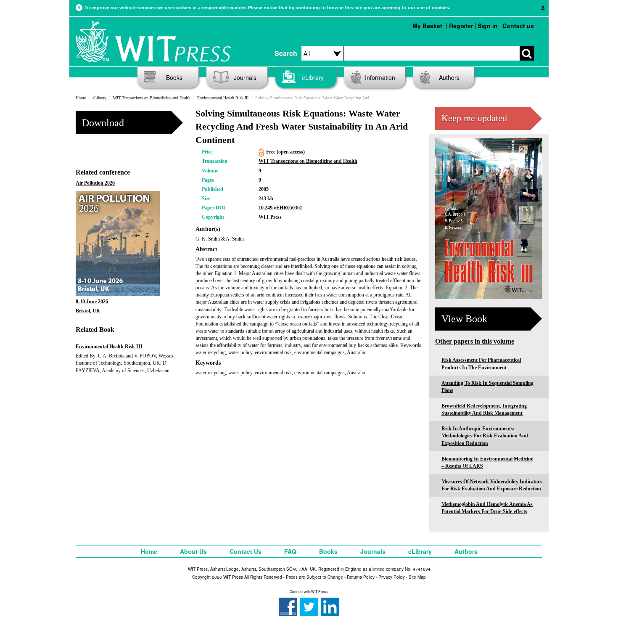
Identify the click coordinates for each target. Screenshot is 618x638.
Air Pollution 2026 (95, 183)
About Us (193, 551)
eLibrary (313, 77)
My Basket (427, 25)
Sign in (488, 25)
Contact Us (245, 551)
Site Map (417, 577)
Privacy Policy (391, 577)
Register (461, 25)
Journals (245, 77)
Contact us (518, 25)
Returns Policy (361, 577)
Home (81, 97)
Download (103, 122)
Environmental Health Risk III (222, 97)
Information (380, 77)
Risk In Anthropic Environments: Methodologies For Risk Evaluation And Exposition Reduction (484, 436)
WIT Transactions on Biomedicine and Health (151, 97)
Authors (449, 77)
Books (174, 77)
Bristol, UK (88, 311)
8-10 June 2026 (92, 301)
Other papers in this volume (474, 341)
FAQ (290, 551)
